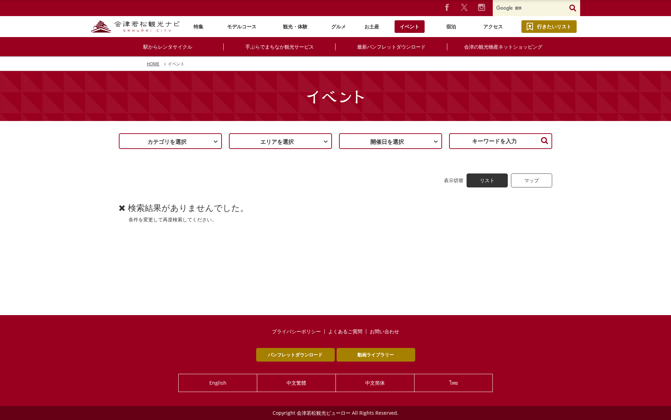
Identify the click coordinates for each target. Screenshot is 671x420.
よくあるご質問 (345, 331)
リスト (487, 180)
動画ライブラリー (376, 354)
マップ (531, 180)
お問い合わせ (384, 331)
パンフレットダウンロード (295, 354)
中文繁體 (296, 382)
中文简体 (375, 382)
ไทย (453, 382)
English (217, 382)
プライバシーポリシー (296, 331)
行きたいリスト (554, 26)
